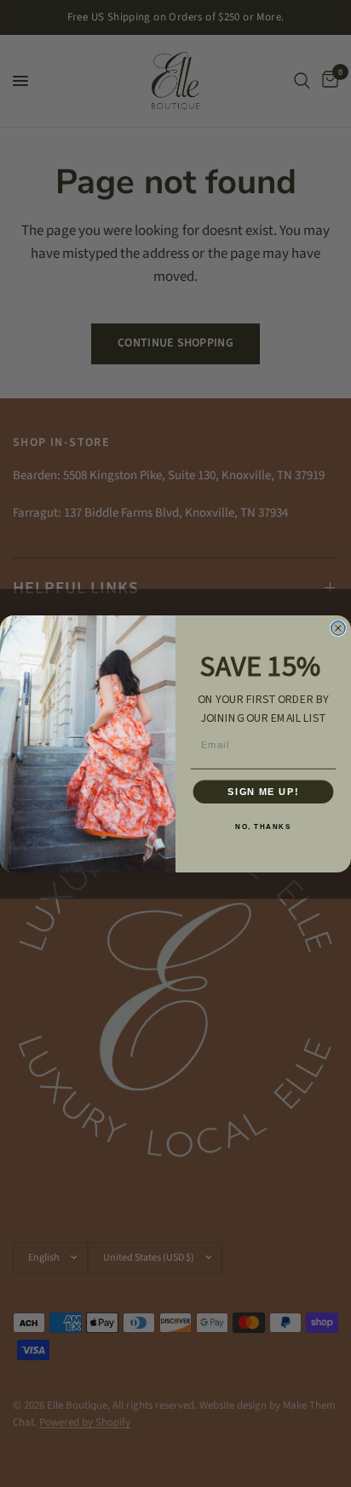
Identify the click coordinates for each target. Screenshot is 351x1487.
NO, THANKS (263, 826)
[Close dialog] (338, 627)
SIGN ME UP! (262, 791)
